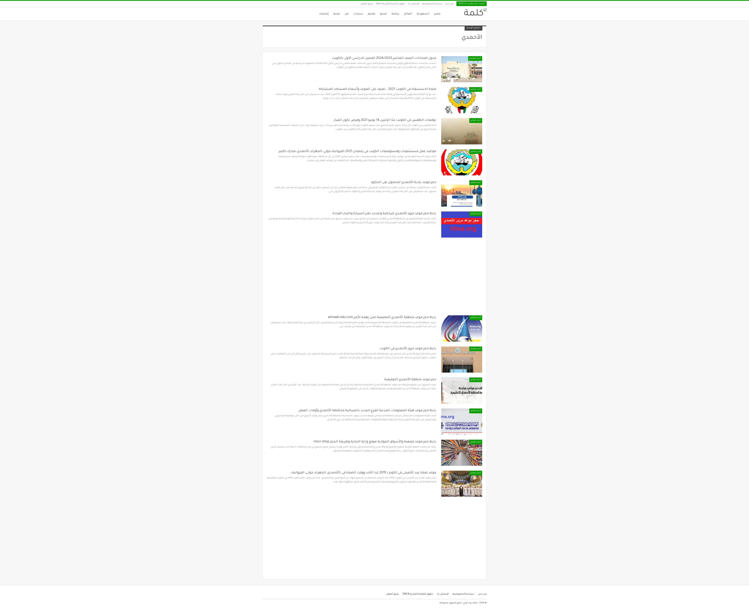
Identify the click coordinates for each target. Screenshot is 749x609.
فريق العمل (366, 4)
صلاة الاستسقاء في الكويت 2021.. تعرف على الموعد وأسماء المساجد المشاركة (377, 89)
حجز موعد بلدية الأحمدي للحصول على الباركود (403, 182)
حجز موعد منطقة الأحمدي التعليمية (410, 379)
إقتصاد (323, 14)
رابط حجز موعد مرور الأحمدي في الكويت (408, 348)
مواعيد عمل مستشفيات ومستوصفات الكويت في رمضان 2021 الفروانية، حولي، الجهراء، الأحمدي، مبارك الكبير (357, 151)
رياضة (395, 14)
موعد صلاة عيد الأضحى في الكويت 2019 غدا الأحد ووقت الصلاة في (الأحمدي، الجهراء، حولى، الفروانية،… (362, 473)
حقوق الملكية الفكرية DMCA (390, 4)
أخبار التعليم (475, 58)
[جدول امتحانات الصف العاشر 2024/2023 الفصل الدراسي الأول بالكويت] (461, 69)
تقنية (336, 14)
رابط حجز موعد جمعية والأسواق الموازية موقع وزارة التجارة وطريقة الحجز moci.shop (374, 442)
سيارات (358, 14)
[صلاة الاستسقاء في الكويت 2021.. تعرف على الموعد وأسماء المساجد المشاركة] (461, 100)
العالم (408, 14)
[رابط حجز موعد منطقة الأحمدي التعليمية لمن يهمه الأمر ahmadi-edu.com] (461, 328)
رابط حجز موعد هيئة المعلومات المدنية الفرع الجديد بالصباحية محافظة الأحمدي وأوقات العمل (367, 410)
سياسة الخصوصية (432, 4)
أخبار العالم (476, 89)
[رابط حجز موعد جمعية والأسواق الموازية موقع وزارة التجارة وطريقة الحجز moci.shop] (461, 453)
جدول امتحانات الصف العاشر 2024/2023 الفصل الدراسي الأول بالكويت (384, 58)
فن (347, 14)
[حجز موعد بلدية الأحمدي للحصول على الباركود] (461, 193)
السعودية (423, 14)
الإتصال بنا (413, 4)
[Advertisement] (374, 279)
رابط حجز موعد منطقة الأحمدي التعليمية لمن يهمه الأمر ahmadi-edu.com (382, 317)
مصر (437, 14)
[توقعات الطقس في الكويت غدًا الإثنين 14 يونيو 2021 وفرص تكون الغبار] (461, 131)
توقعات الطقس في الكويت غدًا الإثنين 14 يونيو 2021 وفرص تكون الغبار (385, 120)
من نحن (449, 4)
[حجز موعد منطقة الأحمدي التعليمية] (461, 390)
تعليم (371, 14)
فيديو (383, 14)
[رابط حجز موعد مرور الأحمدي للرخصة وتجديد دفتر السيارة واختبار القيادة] (461, 224)
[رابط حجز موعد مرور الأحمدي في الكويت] (461, 359)
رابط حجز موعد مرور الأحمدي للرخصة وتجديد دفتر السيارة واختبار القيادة (384, 213)
